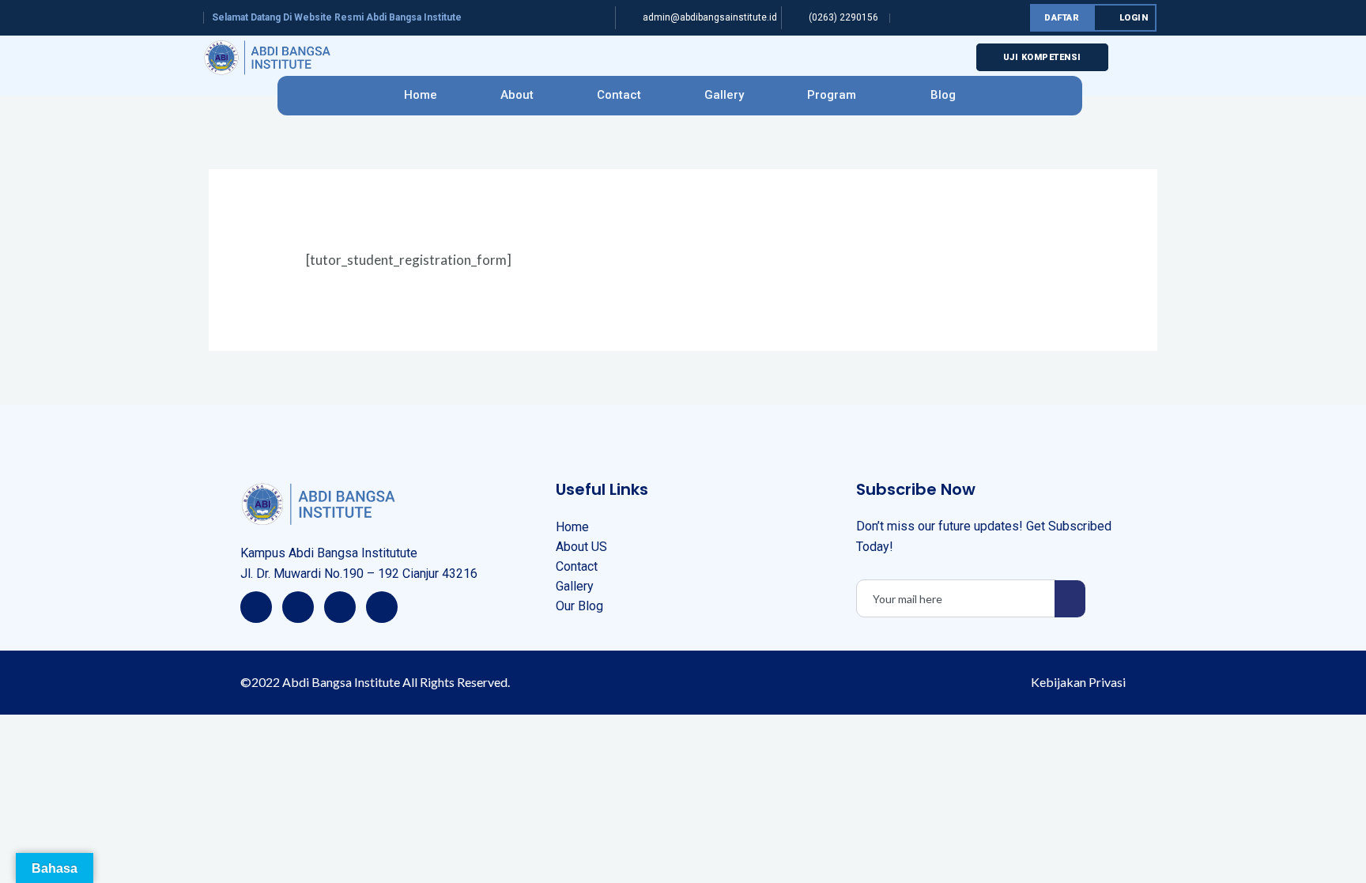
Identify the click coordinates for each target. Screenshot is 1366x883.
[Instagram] (340, 607)
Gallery (724, 95)
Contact (619, 95)
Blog (943, 95)
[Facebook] (256, 607)
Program (831, 95)
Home (420, 95)
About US (581, 546)
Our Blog (579, 605)
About (517, 95)
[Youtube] (382, 607)
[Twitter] (298, 607)
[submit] (1070, 598)
